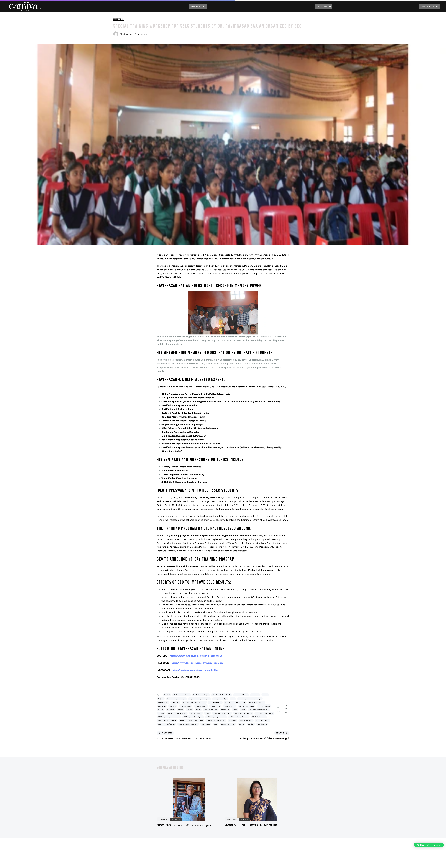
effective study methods (221, 695)
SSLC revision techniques (239, 717)
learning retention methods (235, 702)
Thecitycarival (125, 34)
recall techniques (210, 710)
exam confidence (241, 695)
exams (265, 695)
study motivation (246, 720)
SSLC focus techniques (264, 713)
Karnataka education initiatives (194, 702)
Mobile (160, 710)
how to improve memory (176, 699)
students (232, 720)
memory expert (200, 706)
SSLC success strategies (167, 720)
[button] (429, 845)
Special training (195, 713)
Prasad (189, 710)
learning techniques (256, 702)
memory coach (185, 706)
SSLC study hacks (258, 717)
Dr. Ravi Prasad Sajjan (181, 695)
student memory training (216, 720)
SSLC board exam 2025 (222, 713)
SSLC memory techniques (192, 717)
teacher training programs (188, 724)
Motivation (118, 19)
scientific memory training (258, 710)
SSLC (207, 713)
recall (198, 710)
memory (173, 706)
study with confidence (166, 724)
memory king (215, 706)
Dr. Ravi (167, 695)
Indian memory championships (250, 699)
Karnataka (175, 702)
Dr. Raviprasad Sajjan (200, 695)
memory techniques (246, 706)
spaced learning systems (177, 713)
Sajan (235, 710)
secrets (161, 713)
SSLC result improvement (216, 717)
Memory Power (229, 706)
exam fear (255, 695)
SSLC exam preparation (243, 713)
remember (225, 710)
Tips (215, 724)
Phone (180, 710)
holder (160, 699)
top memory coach (228, 724)
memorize (162, 706)
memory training (264, 706)
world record (262, 724)
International (163, 702)
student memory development (191, 720)
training (250, 724)
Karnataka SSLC (215, 702)
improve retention (220, 699)
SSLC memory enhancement (168, 717)
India (233, 699)
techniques (206, 724)
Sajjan (243, 710)
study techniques (262, 720)
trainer (241, 724)
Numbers (170, 710)
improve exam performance (199, 699)
